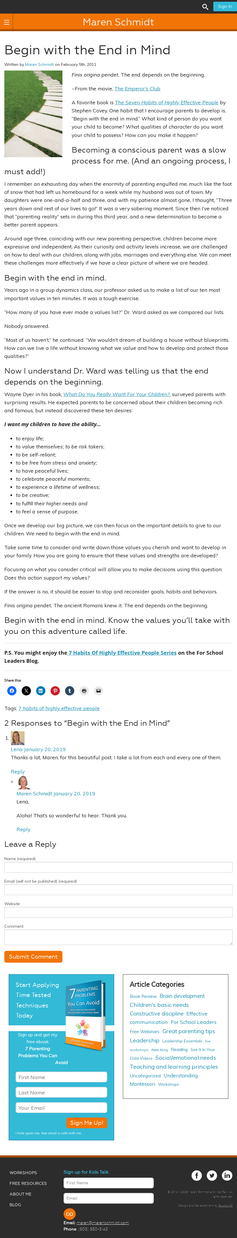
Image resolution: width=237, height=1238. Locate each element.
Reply (18, 771)
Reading (179, 1049)
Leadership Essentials (182, 1040)
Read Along (159, 1050)
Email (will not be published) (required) (40, 881)
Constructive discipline (157, 1013)
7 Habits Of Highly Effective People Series (122, 652)
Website (12, 903)
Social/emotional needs (185, 1057)
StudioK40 (226, 1205)
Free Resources (28, 1183)
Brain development (182, 996)
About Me (21, 1194)
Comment (13, 926)
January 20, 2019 (45, 749)
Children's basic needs (159, 1004)
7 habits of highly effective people (59, 708)
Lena (17, 749)
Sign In (225, 6)
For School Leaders (193, 1022)
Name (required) (20, 858)
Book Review (143, 996)
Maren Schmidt (118, 22)
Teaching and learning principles (174, 1066)
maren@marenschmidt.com (103, 1222)
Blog (15, 1204)
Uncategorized (145, 1076)
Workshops (168, 1084)
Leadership (145, 1040)
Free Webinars (145, 1031)
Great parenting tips (188, 1031)
